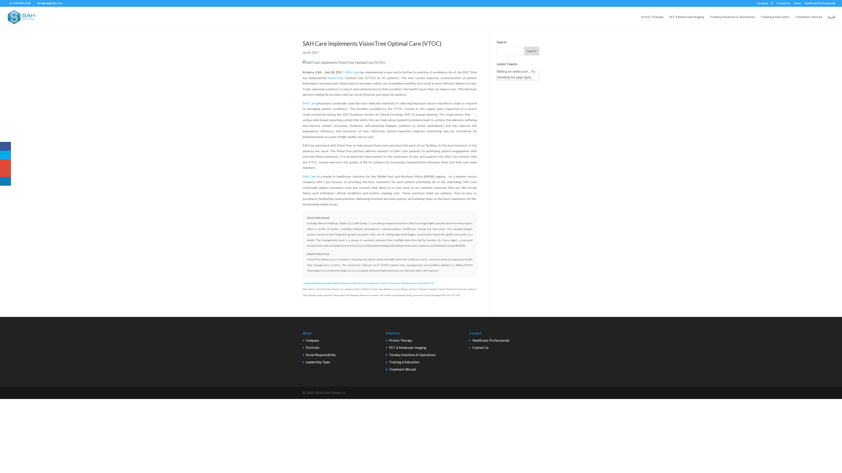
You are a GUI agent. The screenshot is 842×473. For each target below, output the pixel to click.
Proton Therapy (652, 17)
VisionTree (335, 78)
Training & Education (775, 17)
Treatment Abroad (808, 17)
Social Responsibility (321, 355)
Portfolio (312, 347)
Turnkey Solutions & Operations (732, 17)
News (797, 3)
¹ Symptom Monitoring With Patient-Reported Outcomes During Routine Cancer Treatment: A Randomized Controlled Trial (368, 283)
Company (762, 3)
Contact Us (783, 3)
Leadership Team (318, 362)
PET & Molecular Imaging (686, 17)
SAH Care (352, 72)
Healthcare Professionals (820, 3)
